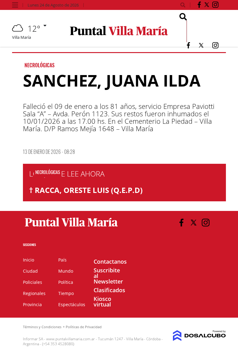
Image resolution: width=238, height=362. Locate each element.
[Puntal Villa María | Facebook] (199, 5)
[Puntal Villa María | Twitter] (207, 5)
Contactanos (110, 261)
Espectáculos (71, 304)
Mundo (65, 271)
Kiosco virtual (102, 301)
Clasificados (109, 290)
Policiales (32, 282)
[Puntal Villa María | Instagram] (215, 5)
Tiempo (66, 293)
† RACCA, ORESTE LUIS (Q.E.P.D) (86, 190)
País (62, 260)
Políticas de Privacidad (84, 326)
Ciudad (30, 271)
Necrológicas (39, 65)
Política (65, 282)
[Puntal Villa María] (71, 226)
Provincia (32, 304)
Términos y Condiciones (42, 326)
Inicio (28, 260)
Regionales (34, 293)
